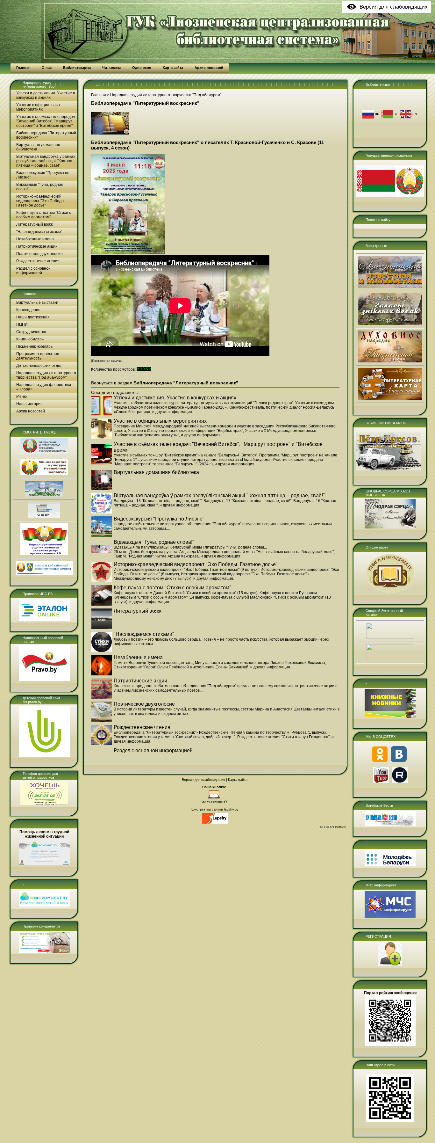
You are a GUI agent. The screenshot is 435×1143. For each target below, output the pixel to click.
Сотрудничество (31, 332)
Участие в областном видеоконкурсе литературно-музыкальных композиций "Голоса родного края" (203, 403)
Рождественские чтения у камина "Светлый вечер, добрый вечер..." (174, 737)
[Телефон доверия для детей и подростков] (44, 804)
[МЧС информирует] (390, 916)
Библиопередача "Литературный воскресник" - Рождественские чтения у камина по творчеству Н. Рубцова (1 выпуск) (220, 732)
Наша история (29, 404)
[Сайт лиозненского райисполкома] (44, 574)
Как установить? (214, 801)
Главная (29, 294)
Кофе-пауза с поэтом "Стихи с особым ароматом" (43, 214)
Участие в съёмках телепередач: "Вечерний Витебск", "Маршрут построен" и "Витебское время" (46, 121)
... (168, 528)
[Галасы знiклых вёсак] (390, 324)
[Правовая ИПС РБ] (44, 619)
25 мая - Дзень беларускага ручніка (145, 552)
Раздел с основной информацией (33, 270)
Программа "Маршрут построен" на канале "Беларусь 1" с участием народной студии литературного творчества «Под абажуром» (225, 457)
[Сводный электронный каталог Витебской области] (390, 659)
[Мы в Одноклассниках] (380, 761)
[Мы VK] (399, 761)
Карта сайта (237, 780)
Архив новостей (30, 411)
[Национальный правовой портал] (44, 680)
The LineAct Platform (332, 827)
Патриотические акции (37, 246)
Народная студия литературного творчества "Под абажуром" (46, 375)
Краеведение (28, 310)
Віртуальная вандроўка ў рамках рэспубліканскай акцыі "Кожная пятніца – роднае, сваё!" (45, 161)
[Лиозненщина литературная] (390, 398)
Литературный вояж (34, 224)
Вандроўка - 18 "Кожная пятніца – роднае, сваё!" (158, 501)
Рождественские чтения (38, 261)
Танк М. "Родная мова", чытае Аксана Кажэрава (156, 556)
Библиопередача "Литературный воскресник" (46, 135)
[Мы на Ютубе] (381, 781)
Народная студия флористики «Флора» (43, 386)
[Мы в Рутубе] (400, 781)
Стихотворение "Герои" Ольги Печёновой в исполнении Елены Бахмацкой (181, 667)
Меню (21, 396)
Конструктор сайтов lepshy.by (215, 809)
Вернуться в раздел (164, 383)
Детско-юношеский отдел (39, 365)
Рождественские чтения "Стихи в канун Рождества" (283, 737)
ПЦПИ (22, 324)
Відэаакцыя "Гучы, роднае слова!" (39, 186)
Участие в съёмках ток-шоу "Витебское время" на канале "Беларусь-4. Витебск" (185, 455)
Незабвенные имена (35, 239)
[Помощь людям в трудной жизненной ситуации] (44, 864)
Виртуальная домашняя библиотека (38, 146)
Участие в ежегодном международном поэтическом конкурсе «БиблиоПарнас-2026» (224, 405)
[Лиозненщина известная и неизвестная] (390, 286)
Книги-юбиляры (30, 339)
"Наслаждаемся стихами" (39, 231)
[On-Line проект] (390, 592)
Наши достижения (33, 317)
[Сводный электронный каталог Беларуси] (390, 637)
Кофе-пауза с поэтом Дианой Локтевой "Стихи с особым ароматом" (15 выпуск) (186, 593)
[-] (44, 906)
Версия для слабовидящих (203, 780)
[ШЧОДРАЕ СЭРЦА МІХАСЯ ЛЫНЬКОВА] (390, 527)
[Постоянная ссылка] (107, 360)
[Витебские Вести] (390, 824)
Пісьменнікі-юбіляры (34, 346)
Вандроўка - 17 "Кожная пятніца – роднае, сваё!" (247, 501)
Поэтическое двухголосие (39, 253)
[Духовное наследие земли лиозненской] (390, 361)
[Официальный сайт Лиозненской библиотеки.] (214, 797)
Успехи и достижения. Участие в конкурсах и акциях (45, 95)
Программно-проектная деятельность (37, 356)
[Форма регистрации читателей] (390, 965)
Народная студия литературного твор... (40, 84)
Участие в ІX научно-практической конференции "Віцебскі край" (185, 430)
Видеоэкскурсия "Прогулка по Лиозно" (42, 175)
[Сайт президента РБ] (44, 452)
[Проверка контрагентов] (44, 951)
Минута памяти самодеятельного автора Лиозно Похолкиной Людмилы (260, 662)
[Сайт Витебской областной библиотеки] (44, 516)
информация (180, 412)
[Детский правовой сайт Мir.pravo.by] (44, 755)
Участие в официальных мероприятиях (38, 107)
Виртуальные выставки (37, 302)
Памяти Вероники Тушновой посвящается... (153, 662)
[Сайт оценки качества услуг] (44, 554)
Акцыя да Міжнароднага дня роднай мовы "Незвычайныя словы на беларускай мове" (256, 552)
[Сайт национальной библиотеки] (44, 495)
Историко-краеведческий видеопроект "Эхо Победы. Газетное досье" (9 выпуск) (186, 569)
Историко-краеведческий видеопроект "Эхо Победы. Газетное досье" (40, 200)
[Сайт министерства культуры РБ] (44, 474)
